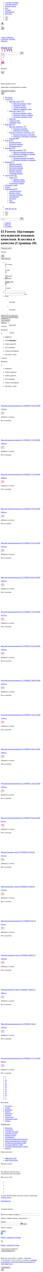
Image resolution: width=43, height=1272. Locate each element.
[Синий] (10, 329)
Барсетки (12, 119)
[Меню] (2, 26)
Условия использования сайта (15, 1143)
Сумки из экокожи (20, 107)
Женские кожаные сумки (22, 103)
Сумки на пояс (14, 121)
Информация (9, 189)
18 (6, 1084)
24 (6, 1095)
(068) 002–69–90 (6, 47)
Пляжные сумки (15, 122)
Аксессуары (9, 175)
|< (5, 1077)
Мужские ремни (19, 181)
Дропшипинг (10, 12)
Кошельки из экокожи (21, 130)
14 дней (8, 288)
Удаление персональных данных (16, 1146)
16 (6, 1080)
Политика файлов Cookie (14, 1145)
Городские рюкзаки (16, 168)
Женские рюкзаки (15, 164)
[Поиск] (22, 53)
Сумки (7, 99)
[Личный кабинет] (2, 28)
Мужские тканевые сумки (22, 117)
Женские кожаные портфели (23, 152)
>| (5, 1099)
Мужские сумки (15, 111)
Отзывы (8, 10)
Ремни (11, 177)
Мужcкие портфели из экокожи (24, 160)
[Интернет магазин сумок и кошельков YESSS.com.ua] (21, 50)
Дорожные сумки (11, 185)
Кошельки (8, 124)
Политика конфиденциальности (16, 1139)
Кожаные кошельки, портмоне (24, 135)
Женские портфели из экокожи (24, 154)
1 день (7, 282)
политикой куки (6, 1264)
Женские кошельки (16, 127)
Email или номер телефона (10, 1214)
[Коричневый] (10, 314)
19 (6, 1086)
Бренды (7, 1148)
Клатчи (7, 140)
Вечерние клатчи (15, 146)
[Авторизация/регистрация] (2, 23)
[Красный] (10, 321)
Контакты (8, 14)
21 (6, 1090)
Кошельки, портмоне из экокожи (25, 136)
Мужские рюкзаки (15, 166)
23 (6, 1093)
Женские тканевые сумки (22, 109)
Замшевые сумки (19, 105)
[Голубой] (10, 299)
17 (6, 1082)
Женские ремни (19, 180)
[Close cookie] (2, 1270)
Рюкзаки (8, 162)
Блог (6, 8)
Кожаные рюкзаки (15, 170)
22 (6, 1091)
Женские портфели (16, 150)
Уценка (7, 187)
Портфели (8, 148)
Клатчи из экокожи (16, 144)
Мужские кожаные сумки (22, 113)
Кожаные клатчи (15, 142)
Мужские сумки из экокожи (23, 115)
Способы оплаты (11, 4)
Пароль (3, 1222)
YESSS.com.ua (6, 1197)
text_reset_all (6, 258)
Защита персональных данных (16, 1141)
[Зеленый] (10, 306)
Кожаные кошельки (20, 129)
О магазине (9, 1130)
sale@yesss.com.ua (11, 1160)
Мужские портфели (16, 156)
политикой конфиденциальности (22, 1262)
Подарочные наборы (16, 183)
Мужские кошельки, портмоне (20, 132)
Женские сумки (15, 101)
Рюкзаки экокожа (15, 171)
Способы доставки (11, 2)
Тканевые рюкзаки (16, 173)
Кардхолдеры (14, 138)
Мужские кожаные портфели (23, 158)
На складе (8, 97)
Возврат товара (10, 6)
